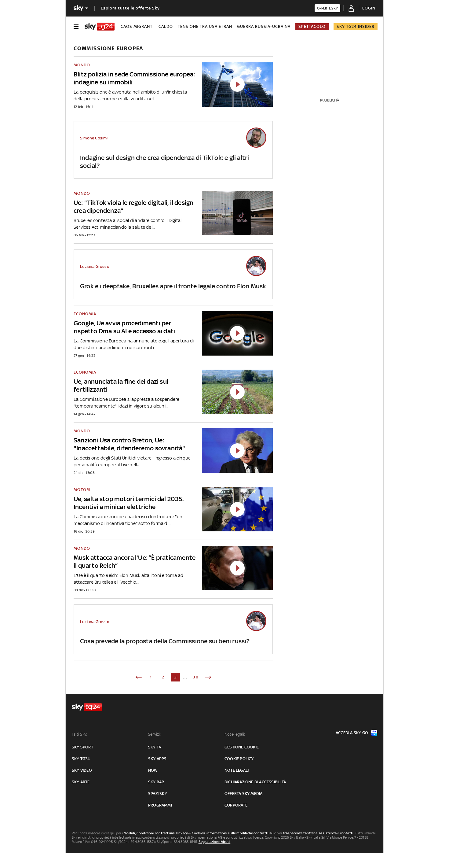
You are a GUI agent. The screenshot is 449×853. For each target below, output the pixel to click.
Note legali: (234, 734)
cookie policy (239, 758)
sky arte (81, 782)
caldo (166, 26)
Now (153, 770)
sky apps (157, 758)
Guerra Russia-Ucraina (263, 26)
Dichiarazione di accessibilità (255, 782)
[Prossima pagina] (208, 677)
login (368, 8)
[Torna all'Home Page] (100, 27)
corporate (235, 805)
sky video (82, 770)
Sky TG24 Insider (355, 26)
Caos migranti (137, 26)
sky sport (82, 747)
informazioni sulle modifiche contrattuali (240, 833)
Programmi (160, 805)
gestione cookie (241, 747)
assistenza (328, 833)
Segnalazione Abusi (215, 842)
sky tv (154, 747)
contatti (347, 833)
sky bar (156, 782)
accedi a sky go (352, 732)
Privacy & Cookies (190, 833)
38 (196, 677)
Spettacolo (312, 26)
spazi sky (157, 793)
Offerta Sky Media (243, 793)
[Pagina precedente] (138, 677)
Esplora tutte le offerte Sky (130, 8)
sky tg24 (81, 758)
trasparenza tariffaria (300, 833)
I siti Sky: (79, 734)
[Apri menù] (76, 27)
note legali (236, 770)
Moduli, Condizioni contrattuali (149, 833)
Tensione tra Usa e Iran (205, 26)
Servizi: (154, 734)
